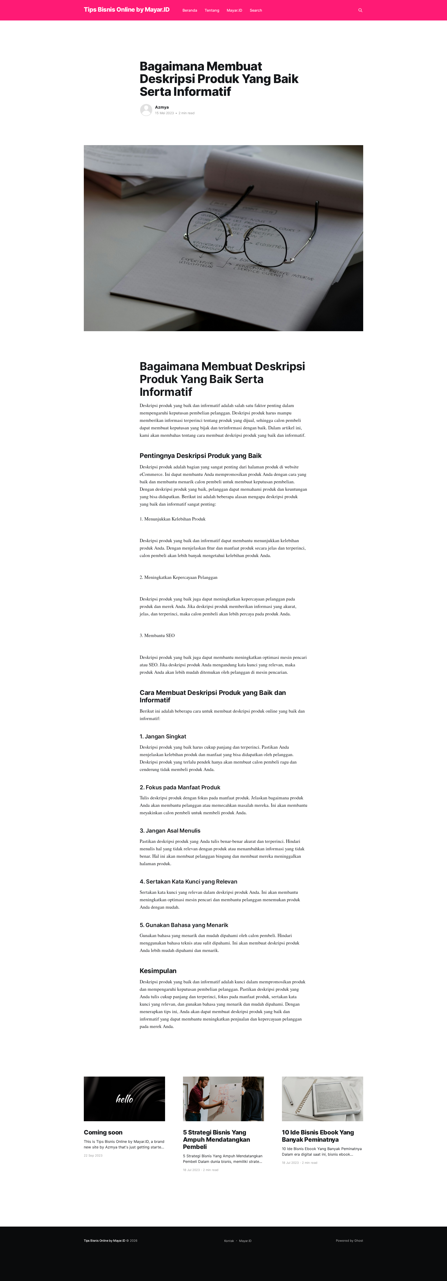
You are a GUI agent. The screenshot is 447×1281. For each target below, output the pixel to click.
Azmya (162, 107)
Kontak (229, 1241)
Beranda (190, 10)
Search (256, 10)
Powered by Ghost (349, 1240)
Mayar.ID (234, 10)
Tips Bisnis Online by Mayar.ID (126, 9)
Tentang (212, 10)
